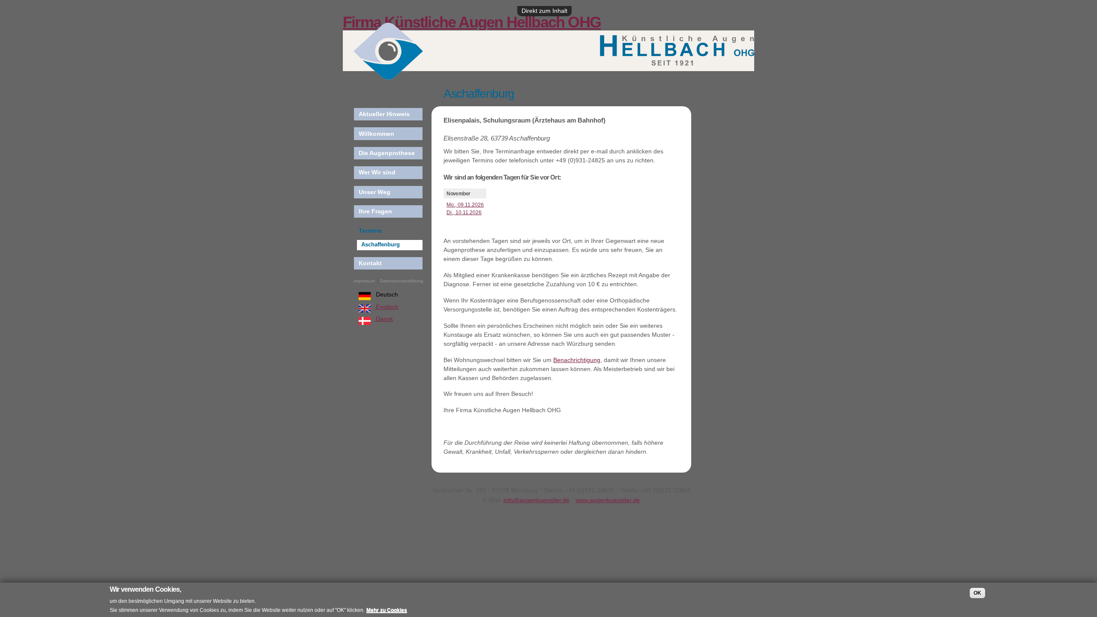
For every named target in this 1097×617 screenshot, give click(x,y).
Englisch (386, 306)
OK (977, 593)
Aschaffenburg (380, 245)
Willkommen (376, 133)
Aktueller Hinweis (384, 114)
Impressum (364, 281)
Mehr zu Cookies (386, 610)
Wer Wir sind (377, 172)
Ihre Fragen (375, 211)
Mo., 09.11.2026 (465, 205)
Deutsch (386, 294)
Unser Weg (374, 192)
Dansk (383, 318)
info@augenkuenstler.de (536, 500)
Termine (370, 230)
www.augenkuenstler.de (607, 500)
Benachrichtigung (576, 359)
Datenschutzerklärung (401, 281)
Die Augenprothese (387, 153)
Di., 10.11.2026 (464, 213)
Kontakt (370, 263)
